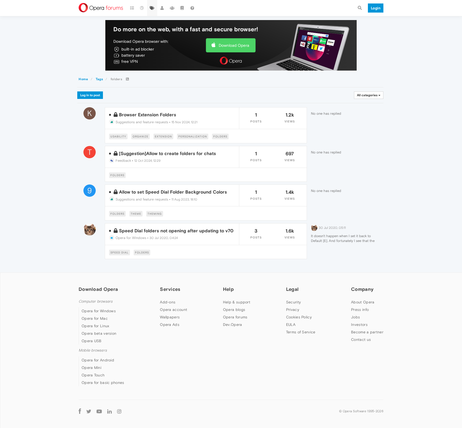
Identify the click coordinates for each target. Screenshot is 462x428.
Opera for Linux (95, 326)
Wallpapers (170, 317)
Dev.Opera (232, 324)
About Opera (362, 302)
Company (362, 289)
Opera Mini (91, 367)
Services (170, 289)
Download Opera (234, 45)
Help (228, 289)
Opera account (173, 309)
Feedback (122, 161)
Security (293, 302)
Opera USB (92, 341)
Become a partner (367, 332)
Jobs (355, 317)
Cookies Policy (299, 317)
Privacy (292, 309)
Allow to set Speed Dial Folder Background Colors (173, 192)
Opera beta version (99, 333)
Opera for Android (98, 360)
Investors (359, 324)
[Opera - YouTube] (99, 411)
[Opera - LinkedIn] (109, 411)
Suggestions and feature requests (141, 122)
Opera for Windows (130, 238)
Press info (360, 309)
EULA (290, 324)
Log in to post (90, 95)
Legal (292, 289)
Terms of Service (300, 332)
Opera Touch (93, 375)
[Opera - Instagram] (119, 411)
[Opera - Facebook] (80, 411)
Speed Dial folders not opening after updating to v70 (176, 230)
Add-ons (167, 302)
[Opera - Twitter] (89, 411)
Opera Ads (169, 324)
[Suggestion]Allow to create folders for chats (167, 153)
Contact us (361, 339)
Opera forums (235, 317)
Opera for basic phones (103, 382)
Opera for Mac (95, 318)
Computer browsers (96, 301)
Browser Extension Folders (147, 114)
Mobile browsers (93, 350)
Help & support (236, 302)
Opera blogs (234, 309)
